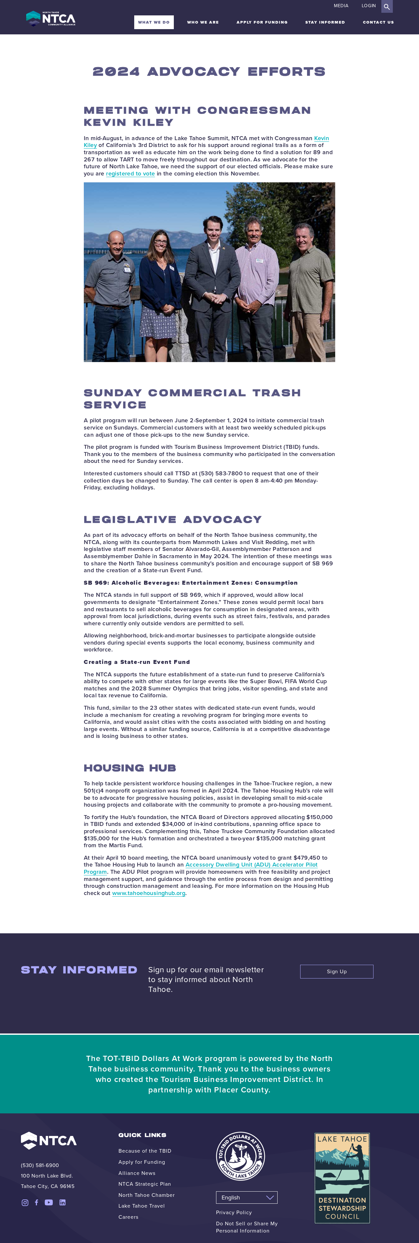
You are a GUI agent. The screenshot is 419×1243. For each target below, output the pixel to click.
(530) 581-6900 (40, 1165)
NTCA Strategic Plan (144, 1184)
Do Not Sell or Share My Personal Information (247, 1227)
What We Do (154, 22)
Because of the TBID (145, 1151)
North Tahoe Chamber (146, 1195)
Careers (128, 1217)
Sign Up (337, 971)
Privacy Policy (234, 1212)
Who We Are (203, 22)
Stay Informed (325, 22)
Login (369, 5)
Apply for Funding (262, 22)
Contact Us (378, 22)
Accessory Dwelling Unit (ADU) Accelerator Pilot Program (201, 868)
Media (341, 5)
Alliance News (136, 1173)
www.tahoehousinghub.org (148, 893)
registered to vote (130, 173)
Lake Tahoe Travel (141, 1206)
